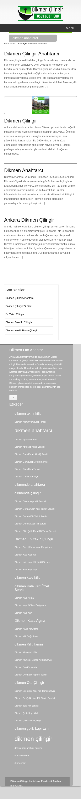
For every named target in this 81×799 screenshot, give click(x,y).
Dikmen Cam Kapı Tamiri (27, 469)
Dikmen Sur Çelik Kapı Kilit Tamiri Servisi (35, 691)
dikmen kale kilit (27, 577)
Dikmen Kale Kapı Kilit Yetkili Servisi (32, 562)
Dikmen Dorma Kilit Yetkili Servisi (31, 516)
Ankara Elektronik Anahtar (47, 781)
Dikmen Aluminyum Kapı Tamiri (30, 422)
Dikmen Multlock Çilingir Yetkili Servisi (33, 660)
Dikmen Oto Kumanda (26, 667)
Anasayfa (22, 43)
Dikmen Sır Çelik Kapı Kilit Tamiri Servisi (35, 698)
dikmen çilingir (33, 738)
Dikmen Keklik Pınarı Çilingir (21, 330)
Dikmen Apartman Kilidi (26, 439)
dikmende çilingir (28, 493)
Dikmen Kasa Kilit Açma (26, 629)
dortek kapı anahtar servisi (28, 748)
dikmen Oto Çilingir (29, 683)
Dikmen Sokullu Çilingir (18, 322)
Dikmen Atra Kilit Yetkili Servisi (29, 447)
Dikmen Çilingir (20, 121)
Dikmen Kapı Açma (24, 598)
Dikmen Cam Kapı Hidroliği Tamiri (31, 454)
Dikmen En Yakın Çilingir (34, 539)
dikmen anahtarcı (33, 430)
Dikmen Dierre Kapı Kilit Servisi (30, 501)
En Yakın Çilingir (14, 314)
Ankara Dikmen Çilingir (29, 220)
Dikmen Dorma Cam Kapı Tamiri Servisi (34, 509)
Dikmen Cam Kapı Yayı (26, 476)
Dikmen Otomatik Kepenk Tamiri (31, 674)
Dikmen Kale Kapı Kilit (25, 554)
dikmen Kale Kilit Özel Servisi (32, 588)
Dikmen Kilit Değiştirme (26, 636)
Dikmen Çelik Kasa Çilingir (28, 720)
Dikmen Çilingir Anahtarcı (31, 53)
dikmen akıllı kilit (28, 414)
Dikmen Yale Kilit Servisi (26, 705)
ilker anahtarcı (22, 755)
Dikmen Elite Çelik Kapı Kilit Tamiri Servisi (35, 531)
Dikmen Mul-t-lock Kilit (26, 652)
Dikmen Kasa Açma (30, 621)
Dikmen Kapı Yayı (23, 613)
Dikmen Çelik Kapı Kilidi (26, 713)
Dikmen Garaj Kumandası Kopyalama (33, 547)
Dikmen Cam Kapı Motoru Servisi (31, 462)
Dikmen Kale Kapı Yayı (26, 569)
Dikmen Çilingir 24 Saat (18, 306)
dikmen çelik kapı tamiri (33, 728)
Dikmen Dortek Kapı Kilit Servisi (30, 523)
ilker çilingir (20, 763)
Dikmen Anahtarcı (23, 170)
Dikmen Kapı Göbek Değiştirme (30, 605)
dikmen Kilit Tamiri (29, 644)
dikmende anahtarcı (30, 485)
